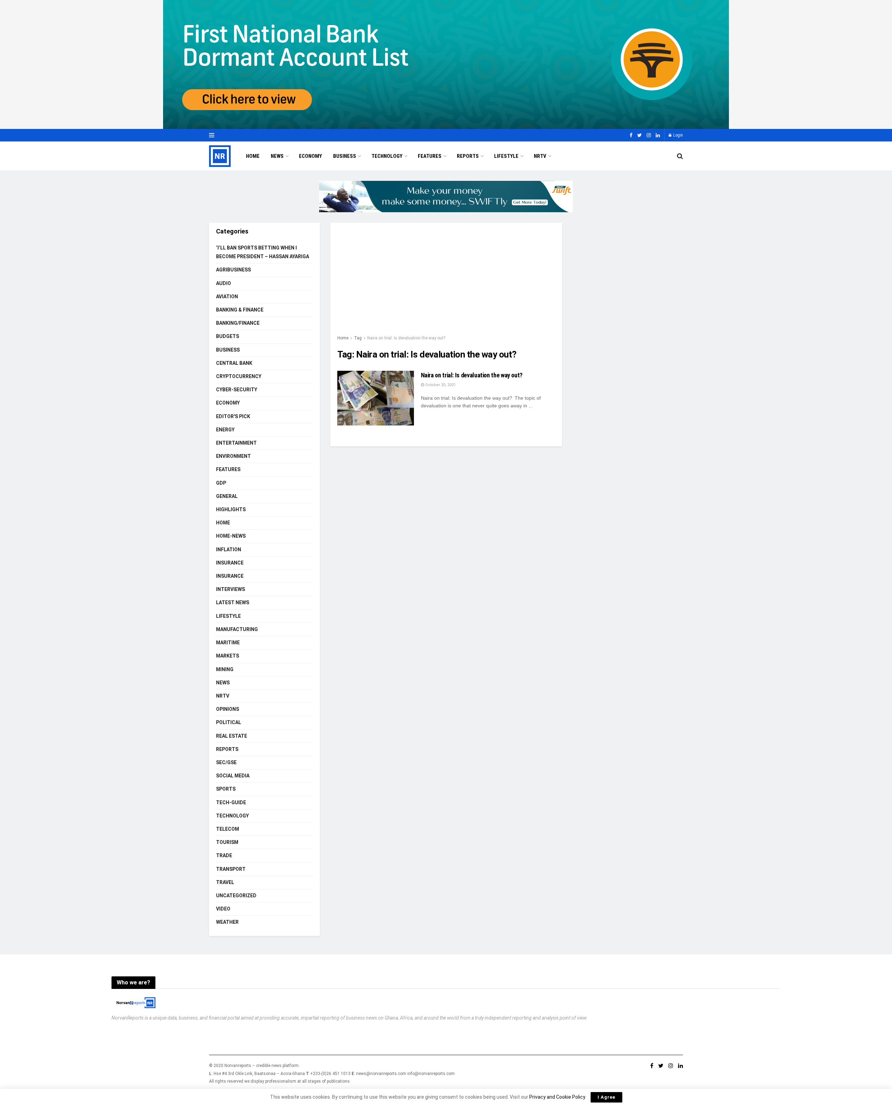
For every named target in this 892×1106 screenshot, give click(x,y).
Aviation (227, 296)
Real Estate (231, 736)
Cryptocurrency (238, 376)
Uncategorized (236, 895)
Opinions (227, 709)
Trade (224, 855)
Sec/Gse (226, 762)
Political (228, 722)
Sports (226, 789)
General (227, 496)
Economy (310, 156)
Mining (224, 669)
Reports (468, 156)
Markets (227, 656)
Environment (233, 456)
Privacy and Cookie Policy (557, 1097)
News (277, 156)
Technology (386, 156)
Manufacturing (237, 629)
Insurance (230, 563)
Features (429, 156)
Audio (223, 283)
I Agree (606, 1097)
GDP (221, 483)
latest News (232, 602)
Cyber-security (236, 389)
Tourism (227, 842)
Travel (225, 882)
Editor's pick (233, 416)
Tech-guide (231, 802)
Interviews (230, 589)
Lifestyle (506, 156)
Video (223, 909)
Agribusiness (233, 269)
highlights (231, 509)
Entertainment (236, 443)
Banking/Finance (238, 323)
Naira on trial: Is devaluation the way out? (406, 338)
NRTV (540, 156)
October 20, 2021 (440, 385)
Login (677, 135)
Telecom (227, 829)
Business (344, 156)
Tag (358, 338)
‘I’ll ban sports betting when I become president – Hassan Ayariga (262, 252)
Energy (225, 429)
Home (253, 156)
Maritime (228, 642)
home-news (231, 536)
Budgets (227, 336)
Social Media (232, 775)
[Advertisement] (446, 282)
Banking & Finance (239, 310)
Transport (231, 869)
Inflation (228, 549)
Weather (227, 922)
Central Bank (234, 363)
